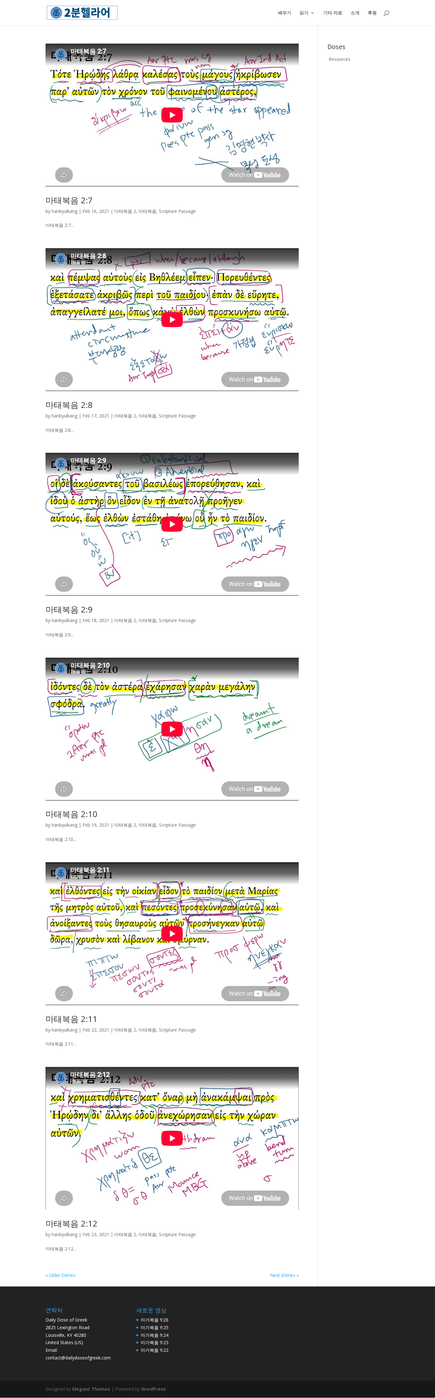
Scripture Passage (177, 211)
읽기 (304, 13)
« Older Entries (60, 1275)
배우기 (284, 13)
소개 (355, 13)
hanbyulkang (64, 211)
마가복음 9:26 (154, 1320)
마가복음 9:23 (154, 1342)
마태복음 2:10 (71, 814)
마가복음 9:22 (154, 1350)
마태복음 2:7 (69, 200)
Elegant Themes (91, 1389)
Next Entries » (284, 1275)
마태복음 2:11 (71, 1019)
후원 (372, 13)
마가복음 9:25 (154, 1327)
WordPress (153, 1389)
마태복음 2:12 (71, 1223)
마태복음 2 (125, 211)
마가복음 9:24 (154, 1335)
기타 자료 (332, 13)
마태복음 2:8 (69, 404)
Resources (339, 59)
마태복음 (147, 211)
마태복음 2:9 (69, 609)
